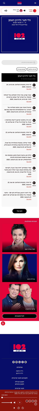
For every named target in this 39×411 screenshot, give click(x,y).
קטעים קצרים (21, 69)
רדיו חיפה (19, 371)
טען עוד (19, 211)
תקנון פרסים (19, 384)
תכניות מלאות (32, 69)
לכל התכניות (19, 316)
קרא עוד (28, 89)
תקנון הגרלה (19, 382)
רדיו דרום (19, 373)
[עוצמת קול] (25, 11)
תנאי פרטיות (19, 388)
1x (19, 402)
